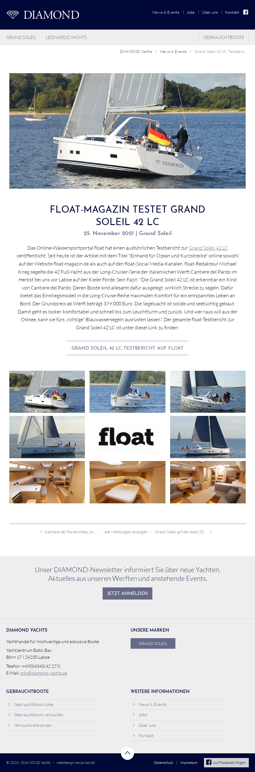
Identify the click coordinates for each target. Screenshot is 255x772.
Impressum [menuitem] (189, 762)
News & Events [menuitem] (165, 12)
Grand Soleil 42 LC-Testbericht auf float (127, 348)
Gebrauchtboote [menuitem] (224, 37)
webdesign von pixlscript (76, 762)
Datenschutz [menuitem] (163, 762)
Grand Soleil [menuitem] (21, 37)
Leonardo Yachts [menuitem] (66, 37)
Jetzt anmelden (127, 593)
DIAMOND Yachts (136, 51)
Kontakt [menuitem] (232, 12)
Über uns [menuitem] (210, 12)
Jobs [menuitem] (191, 12)
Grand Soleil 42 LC (208, 248)
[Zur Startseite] (42, 14)
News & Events (173, 51)
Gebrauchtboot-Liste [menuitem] (33, 704)
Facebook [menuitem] (246, 12)
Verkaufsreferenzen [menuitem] (33, 725)
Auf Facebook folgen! (229, 762)
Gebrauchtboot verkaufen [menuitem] (38, 714)
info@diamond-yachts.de (43, 673)
